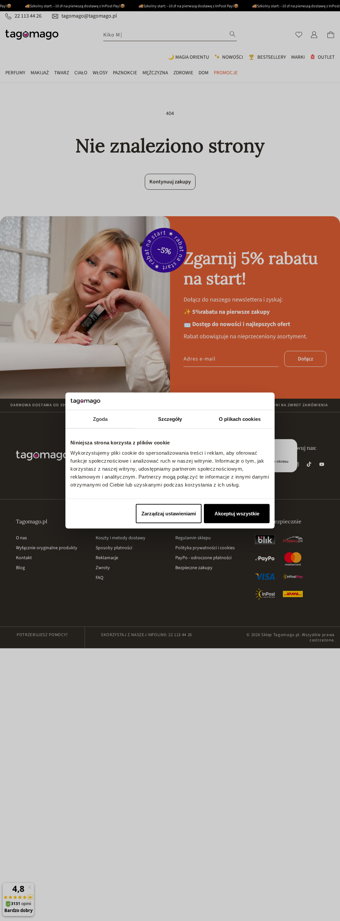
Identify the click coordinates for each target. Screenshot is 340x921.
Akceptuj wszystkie (236, 513)
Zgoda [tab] (100, 419)
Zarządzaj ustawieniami (168, 513)
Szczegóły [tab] (170, 419)
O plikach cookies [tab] (240, 419)
